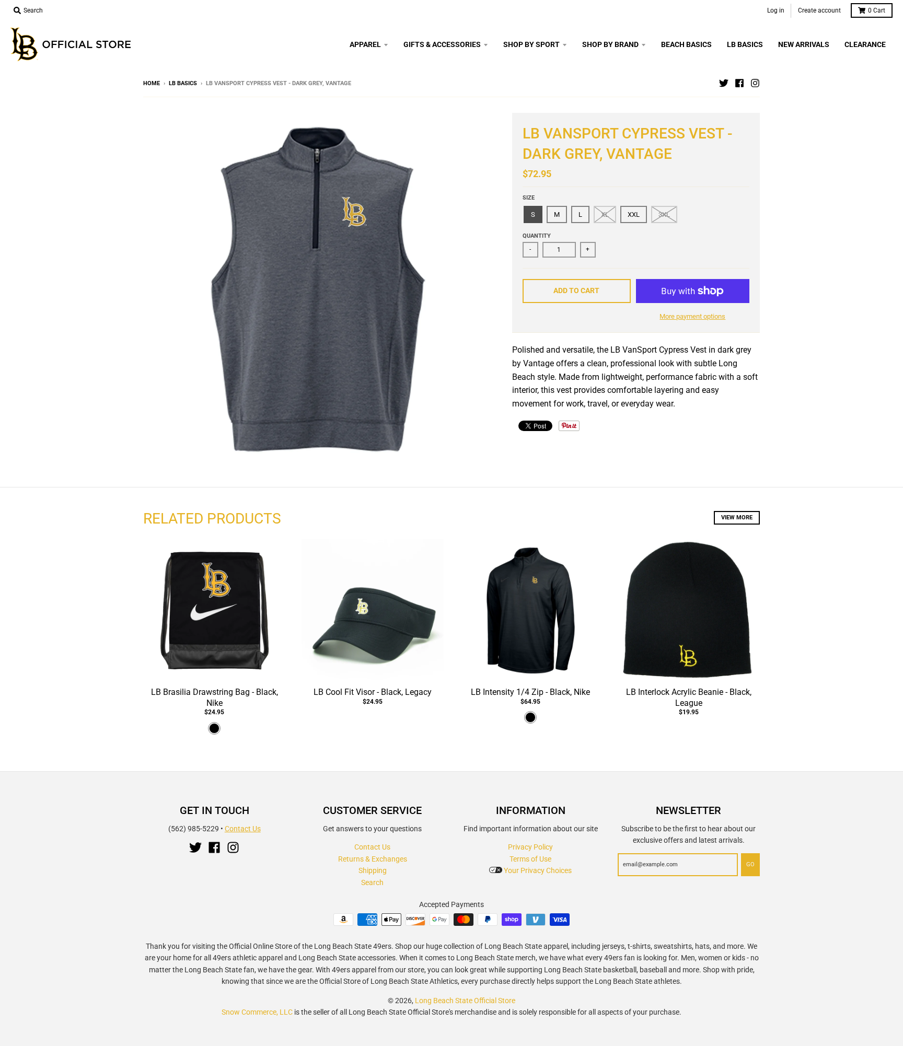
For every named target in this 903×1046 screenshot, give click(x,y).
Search (372, 882)
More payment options (692, 316)
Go (750, 864)
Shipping (372, 870)
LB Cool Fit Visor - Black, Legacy (373, 692)
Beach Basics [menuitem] (686, 44)
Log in (775, 10)
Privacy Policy (530, 847)
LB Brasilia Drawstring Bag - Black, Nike (214, 697)
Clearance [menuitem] (865, 44)
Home (151, 83)
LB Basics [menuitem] (745, 44)
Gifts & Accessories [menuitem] (442, 44)
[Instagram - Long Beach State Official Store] (755, 83)
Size (529, 197)
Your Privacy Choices (537, 870)
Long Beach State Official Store (465, 1000)
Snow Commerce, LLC (257, 1012)
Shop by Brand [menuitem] (610, 44)
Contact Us (243, 828)
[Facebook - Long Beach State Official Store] (739, 83)
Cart (876, 10)
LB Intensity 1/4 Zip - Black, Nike (530, 692)
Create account (819, 10)
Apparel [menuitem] (365, 44)
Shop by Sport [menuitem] (531, 44)
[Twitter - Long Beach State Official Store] (723, 83)
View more (736, 517)
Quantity (537, 236)
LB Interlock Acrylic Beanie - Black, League (688, 697)
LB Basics (183, 83)
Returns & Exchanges (372, 859)
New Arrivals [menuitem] (803, 44)
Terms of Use (530, 859)
